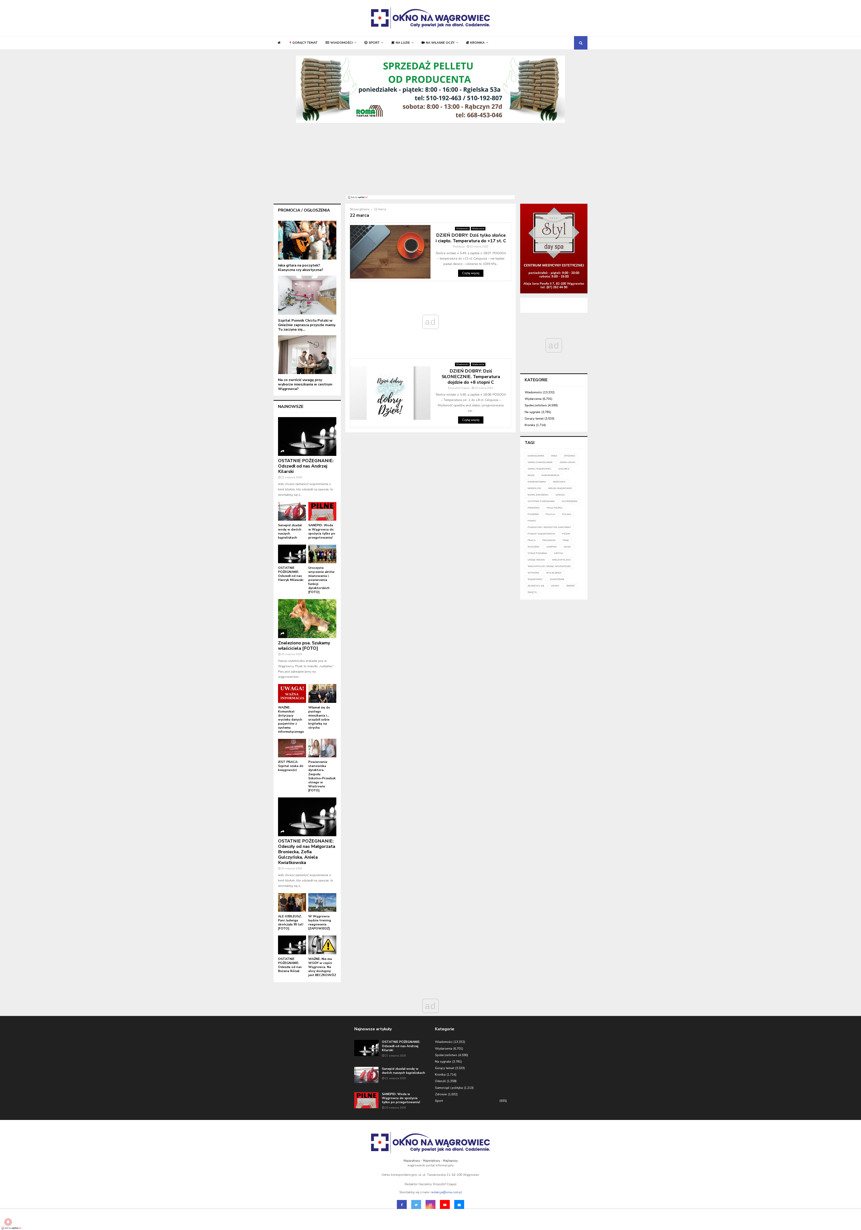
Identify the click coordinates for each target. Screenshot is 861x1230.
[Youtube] (445, 1205)
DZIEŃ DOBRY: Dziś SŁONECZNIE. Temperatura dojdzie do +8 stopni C (471, 376)
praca (531, 540)
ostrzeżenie (569, 501)
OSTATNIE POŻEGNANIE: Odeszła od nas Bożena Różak (290, 965)
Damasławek (536, 455)
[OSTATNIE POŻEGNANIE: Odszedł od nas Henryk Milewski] (292, 554)
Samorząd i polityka (449, 1088)
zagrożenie (557, 579)
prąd (566, 540)
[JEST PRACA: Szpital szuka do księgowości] (292, 748)
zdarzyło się (536, 585)
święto (532, 592)
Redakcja (459, 246)
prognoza (549, 540)
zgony (555, 585)
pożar (566, 533)
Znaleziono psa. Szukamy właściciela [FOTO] (304, 645)
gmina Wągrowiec (539, 468)
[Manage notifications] (8, 1222)
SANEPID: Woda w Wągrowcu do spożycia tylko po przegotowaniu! (321, 531)
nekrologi (534, 488)
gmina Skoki (567, 462)
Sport (374, 43)
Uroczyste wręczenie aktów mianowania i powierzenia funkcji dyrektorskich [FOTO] (321, 580)
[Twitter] (416, 1205)
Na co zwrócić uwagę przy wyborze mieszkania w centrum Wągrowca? (305, 384)
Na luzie (403, 43)
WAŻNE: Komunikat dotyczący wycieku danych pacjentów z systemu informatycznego (291, 719)
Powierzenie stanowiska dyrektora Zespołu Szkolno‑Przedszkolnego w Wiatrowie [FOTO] (322, 776)
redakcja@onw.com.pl (446, 1192)
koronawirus (550, 475)
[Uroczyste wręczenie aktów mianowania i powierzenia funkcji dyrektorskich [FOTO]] (322, 554)
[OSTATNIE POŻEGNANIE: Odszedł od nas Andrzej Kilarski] (307, 436)
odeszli (560, 494)
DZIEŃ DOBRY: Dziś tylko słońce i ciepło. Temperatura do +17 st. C (471, 238)
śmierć (570, 585)
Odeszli (440, 1081)
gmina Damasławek (540, 462)
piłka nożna (554, 507)
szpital (558, 553)
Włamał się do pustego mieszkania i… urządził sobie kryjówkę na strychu (319, 717)
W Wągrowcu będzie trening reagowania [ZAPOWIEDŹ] (319, 922)
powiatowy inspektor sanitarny (549, 527)
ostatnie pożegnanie (541, 501)
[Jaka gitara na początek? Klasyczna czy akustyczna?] (307, 240)
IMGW (531, 475)
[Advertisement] (430, 161)
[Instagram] (430, 1205)
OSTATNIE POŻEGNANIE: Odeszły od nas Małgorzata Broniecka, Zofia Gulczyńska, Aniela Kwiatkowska (306, 852)
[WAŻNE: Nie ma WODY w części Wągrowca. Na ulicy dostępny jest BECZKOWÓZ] (322, 944)
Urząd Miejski (536, 559)
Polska (566, 514)
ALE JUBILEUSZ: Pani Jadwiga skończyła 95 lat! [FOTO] (290, 922)
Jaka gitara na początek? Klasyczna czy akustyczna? (300, 267)
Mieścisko (559, 481)
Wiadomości (341, 43)
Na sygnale (532, 412)
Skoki (567, 546)
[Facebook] (402, 1205)
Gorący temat (304, 43)
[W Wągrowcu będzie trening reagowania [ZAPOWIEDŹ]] (322, 902)
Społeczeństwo (536, 405)
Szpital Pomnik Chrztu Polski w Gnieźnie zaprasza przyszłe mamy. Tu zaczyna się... (307, 325)
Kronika (477, 43)
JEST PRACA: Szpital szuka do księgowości (290, 766)
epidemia (569, 455)
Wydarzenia (478, 228)
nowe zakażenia (538, 494)
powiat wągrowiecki (541, 533)
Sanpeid (551, 546)
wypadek (533, 572)
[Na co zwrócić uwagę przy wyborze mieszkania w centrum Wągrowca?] (307, 354)
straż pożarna (537, 553)
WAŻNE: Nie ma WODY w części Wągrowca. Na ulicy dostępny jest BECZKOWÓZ (322, 967)
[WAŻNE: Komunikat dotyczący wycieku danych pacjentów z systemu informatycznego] (292, 693)
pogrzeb (533, 514)
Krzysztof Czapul (459, 388)
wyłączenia (553, 572)
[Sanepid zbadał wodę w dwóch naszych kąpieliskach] (292, 511)
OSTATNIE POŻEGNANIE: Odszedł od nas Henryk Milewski (290, 574)
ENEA (554, 455)
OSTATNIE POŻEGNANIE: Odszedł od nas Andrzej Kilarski (306, 466)
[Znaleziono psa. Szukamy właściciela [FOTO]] (307, 618)
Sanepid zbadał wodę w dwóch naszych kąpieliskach (290, 531)
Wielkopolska (561, 559)
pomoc (532, 520)
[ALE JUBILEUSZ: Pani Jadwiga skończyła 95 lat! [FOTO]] (292, 902)
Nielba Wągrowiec (560, 488)
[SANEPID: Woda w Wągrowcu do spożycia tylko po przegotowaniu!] (322, 511)
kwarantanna (537, 481)
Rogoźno (533, 546)
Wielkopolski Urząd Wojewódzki (549, 566)
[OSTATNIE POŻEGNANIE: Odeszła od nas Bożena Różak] (292, 944)
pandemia (534, 507)
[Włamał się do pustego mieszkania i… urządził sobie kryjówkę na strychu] (322, 693)
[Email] (459, 1205)
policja (550, 514)
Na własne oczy (440, 43)
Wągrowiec (535, 579)
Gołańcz (563, 468)
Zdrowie (441, 1094)
